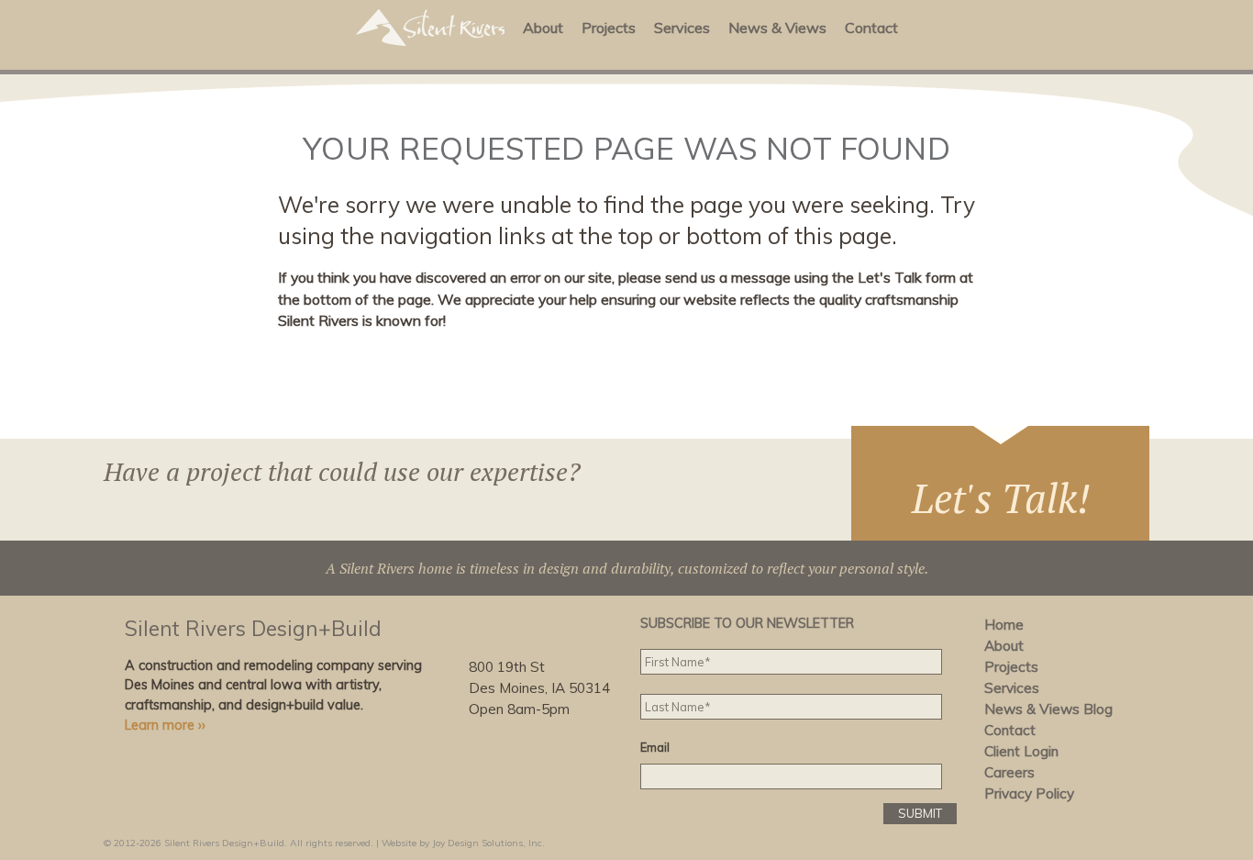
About (543, 27)
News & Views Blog (1048, 709)
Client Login (1021, 751)
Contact (871, 27)
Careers (1009, 772)
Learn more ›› (165, 725)
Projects (609, 27)
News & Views (777, 27)
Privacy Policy (1029, 793)
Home (1004, 624)
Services (682, 27)
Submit (920, 813)
